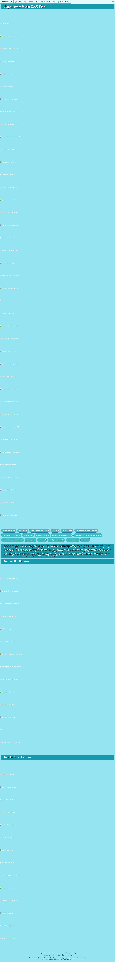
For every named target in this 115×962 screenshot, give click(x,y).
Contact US (55, 954)
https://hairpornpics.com (55, 953)
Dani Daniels (14, 918)
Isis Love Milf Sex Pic (14, 646)
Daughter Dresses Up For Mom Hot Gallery (14, 659)
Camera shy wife (31, 556)
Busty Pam (14, 779)
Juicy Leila (14, 805)
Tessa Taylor (14, 893)
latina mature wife (25, 553)
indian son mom (55, 548)
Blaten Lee (14, 931)
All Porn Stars (49, 2)
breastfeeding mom (104, 553)
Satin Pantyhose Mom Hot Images (14, 672)
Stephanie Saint (14, 830)
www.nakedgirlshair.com (41, 953)
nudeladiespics (68, 953)
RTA (44, 955)
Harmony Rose (14, 792)
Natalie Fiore (14, 943)
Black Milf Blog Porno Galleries (14, 722)
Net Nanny (69, 955)
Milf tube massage (88, 548)
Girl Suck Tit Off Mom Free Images (14, 747)
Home (19, 2)
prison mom (52, 554)
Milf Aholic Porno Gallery (14, 634)
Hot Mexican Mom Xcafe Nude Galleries (14, 583)
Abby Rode (14, 868)
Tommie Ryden (14, 905)
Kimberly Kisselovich (14, 880)
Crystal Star (14, 817)
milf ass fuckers (26, 552)
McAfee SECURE (50, 955)
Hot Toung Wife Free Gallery (14, 596)
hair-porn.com (77, 953)
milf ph (52, 552)
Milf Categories (32, 2)
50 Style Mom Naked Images (14, 735)
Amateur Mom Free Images (14, 697)
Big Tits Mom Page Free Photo (14, 621)
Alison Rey (14, 855)
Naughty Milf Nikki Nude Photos (14, 709)
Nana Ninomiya (14, 842)
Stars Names (64, 2)
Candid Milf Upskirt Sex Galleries (14, 684)
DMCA (61, 954)
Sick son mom (96, 545)
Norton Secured (60, 955)
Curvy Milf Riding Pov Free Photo (14, 609)
